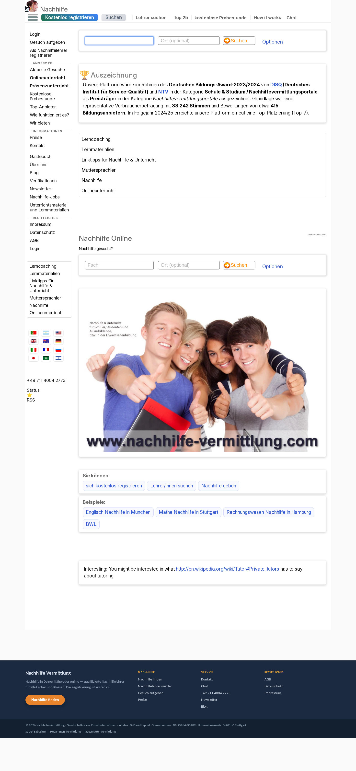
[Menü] (33, 17)
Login (35, 34)
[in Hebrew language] (58, 358)
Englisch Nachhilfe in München (118, 512)
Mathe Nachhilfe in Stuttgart (188, 512)
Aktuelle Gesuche (47, 69)
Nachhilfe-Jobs (45, 196)
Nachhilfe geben (218, 486)
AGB (34, 240)
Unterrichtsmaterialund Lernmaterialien (49, 207)
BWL (91, 524)
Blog (34, 172)
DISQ (276, 85)
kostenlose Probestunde (221, 17)
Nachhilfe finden (45, 700)
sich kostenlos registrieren (114, 486)
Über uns (38, 164)
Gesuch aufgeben (47, 42)
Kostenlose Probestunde (42, 96)
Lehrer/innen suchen (171, 486)
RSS (31, 400)
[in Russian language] (58, 349)
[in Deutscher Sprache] (58, 341)
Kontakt (37, 145)
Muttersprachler (45, 297)
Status (33, 390)
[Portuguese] (33, 332)
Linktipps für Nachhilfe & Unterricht (42, 285)
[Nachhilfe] (31, 9)
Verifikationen (43, 180)
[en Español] (46, 332)
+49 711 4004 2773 (46, 380)
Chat (292, 17)
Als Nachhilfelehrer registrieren (48, 53)
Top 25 (181, 17)
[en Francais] (46, 349)
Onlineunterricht (45, 312)
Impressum (40, 224)
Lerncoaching (43, 266)
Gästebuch (40, 156)
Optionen (272, 42)
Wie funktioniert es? (49, 114)
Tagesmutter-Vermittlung (100, 731)
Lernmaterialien (45, 273)
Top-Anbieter (43, 106)
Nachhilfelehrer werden (155, 686)
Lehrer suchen (151, 17)
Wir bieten (40, 123)
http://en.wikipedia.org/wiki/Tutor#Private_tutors (227, 569)
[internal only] (26, 642)
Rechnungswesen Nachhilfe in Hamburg (269, 512)
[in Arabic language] (46, 358)
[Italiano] (33, 349)
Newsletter (40, 188)
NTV (163, 92)
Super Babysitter (36, 731)
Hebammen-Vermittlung (65, 731)
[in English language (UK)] (33, 341)
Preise (36, 137)
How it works (267, 17)
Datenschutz (42, 232)
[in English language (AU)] (46, 341)
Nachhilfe (54, 9)
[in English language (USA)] (58, 332)
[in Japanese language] (33, 358)
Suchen (113, 17)
